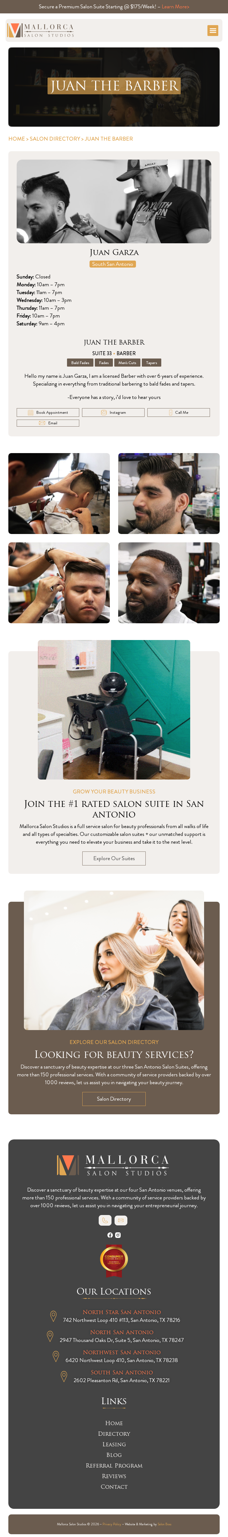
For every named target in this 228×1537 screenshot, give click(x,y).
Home (16, 139)
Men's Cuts (127, 363)
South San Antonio (112, 264)
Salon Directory (55, 139)
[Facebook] (110, 1235)
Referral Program (114, 1465)
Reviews (114, 1476)
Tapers (151, 363)
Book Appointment (52, 412)
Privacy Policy (112, 1524)
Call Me (181, 412)
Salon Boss (164, 1524)
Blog (114, 1455)
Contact (114, 1486)
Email (52, 423)
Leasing (114, 1444)
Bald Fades (80, 363)
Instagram (118, 412)
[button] (212, 30)
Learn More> (175, 7)
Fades (104, 363)
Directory (114, 1433)
